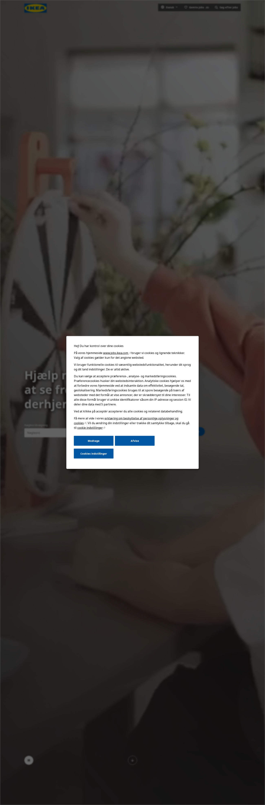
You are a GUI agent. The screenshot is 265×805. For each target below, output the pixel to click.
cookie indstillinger (90, 428)
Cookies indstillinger (93, 453)
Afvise (135, 440)
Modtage (94, 440)
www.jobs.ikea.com (116, 353)
